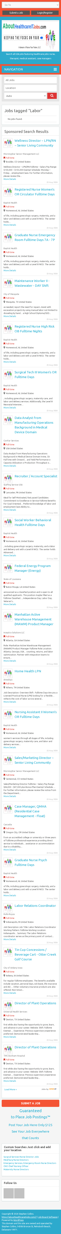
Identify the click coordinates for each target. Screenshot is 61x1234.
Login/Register (45, 12)
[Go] (52, 96)
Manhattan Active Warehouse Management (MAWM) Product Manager (34, 619)
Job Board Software (47, 1217)
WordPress (18, 1220)
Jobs (44, 1089)
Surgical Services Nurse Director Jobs (21, 1157)
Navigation (13, 69)
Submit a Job (16, 12)
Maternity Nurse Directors (16, 1169)
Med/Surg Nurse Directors (16, 1160)
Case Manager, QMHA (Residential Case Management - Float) (30, 811)
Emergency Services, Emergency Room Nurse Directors (30, 1163)
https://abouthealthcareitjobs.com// (19, 1217)
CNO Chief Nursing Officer (16, 1166)
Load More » (10, 1089)
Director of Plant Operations (35, 1003)
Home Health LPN (28, 671)
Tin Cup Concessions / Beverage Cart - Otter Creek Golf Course (35, 954)
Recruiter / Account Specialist (36, 476)
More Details (10, 179)
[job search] (53, 1089)
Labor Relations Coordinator (35, 905)
